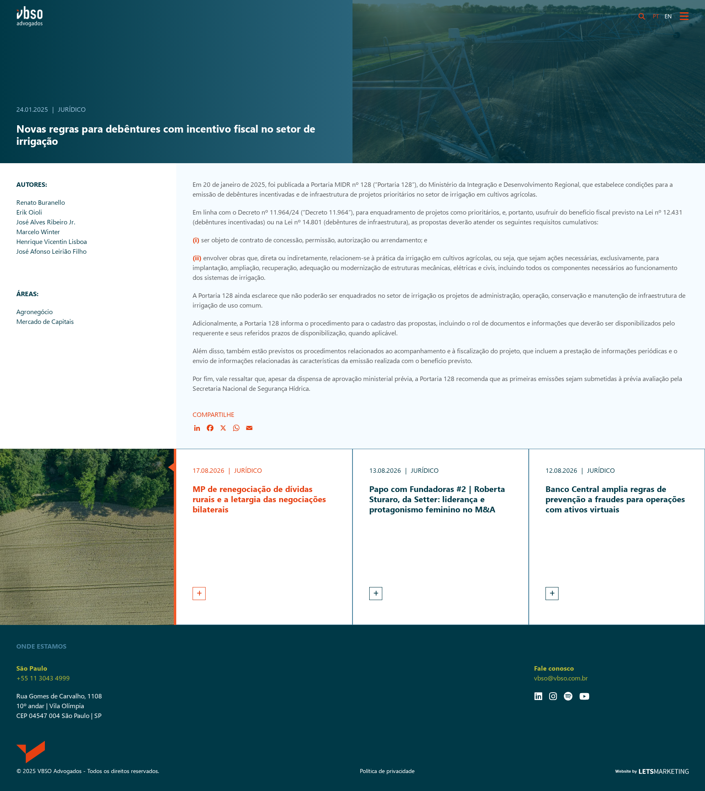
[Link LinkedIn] (538, 696)
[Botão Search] (642, 16)
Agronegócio (34, 311)
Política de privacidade (387, 771)
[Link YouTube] (584, 696)
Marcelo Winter (38, 231)
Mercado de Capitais (45, 321)
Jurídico (72, 109)
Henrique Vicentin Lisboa (51, 241)
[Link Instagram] (553, 696)
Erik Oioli (29, 212)
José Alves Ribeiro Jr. (45, 221)
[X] (223, 427)
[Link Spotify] (568, 696)
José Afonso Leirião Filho (51, 251)
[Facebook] (210, 427)
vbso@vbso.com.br (561, 678)
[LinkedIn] (197, 427)
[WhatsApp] (236, 427)
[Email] (249, 427)
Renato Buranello (40, 202)
